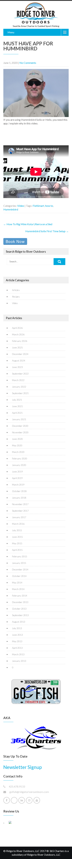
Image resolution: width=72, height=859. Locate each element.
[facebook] (6, 800)
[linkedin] (21, 800)
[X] (14, 800)
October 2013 (19, 608)
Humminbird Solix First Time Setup (47, 231)
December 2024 (20, 354)
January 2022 (19, 386)
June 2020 (17, 438)
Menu (11, 32)
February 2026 (19, 341)
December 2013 (20, 602)
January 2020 (19, 465)
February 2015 (19, 556)
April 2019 (17, 478)
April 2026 (17, 327)
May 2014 (17, 582)
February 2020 (19, 458)
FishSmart (38, 205)
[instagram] (29, 800)
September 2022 (20, 373)
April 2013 (17, 647)
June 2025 (17, 347)
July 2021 (17, 399)
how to (49, 205)
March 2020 (18, 452)
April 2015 (17, 549)
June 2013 (17, 634)
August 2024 (18, 360)
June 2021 (17, 406)
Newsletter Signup (22, 767)
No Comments (27, 62)
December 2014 (20, 569)
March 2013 (18, 654)
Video (20, 205)
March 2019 (18, 484)
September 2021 (20, 393)
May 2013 (17, 641)
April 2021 (17, 412)
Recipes (16, 296)
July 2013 (17, 628)
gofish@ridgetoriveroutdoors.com (29, 791)
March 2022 (18, 380)
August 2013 (18, 621)
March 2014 (18, 589)
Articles (16, 290)
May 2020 (17, 445)
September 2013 (20, 615)
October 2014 (19, 576)
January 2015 (19, 563)
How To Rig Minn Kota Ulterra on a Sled (27, 224)
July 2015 (17, 530)
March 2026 (18, 334)
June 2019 (17, 471)
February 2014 (19, 595)
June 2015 (17, 536)
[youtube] (36, 800)
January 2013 (19, 660)
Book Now (15, 241)
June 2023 (17, 367)
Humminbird (10, 209)
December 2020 (20, 425)
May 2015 (17, 543)
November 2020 (20, 432)
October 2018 (19, 491)
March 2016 (18, 523)
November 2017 (20, 504)
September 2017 (20, 510)
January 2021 (19, 419)
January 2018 (19, 497)
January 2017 (19, 517)
